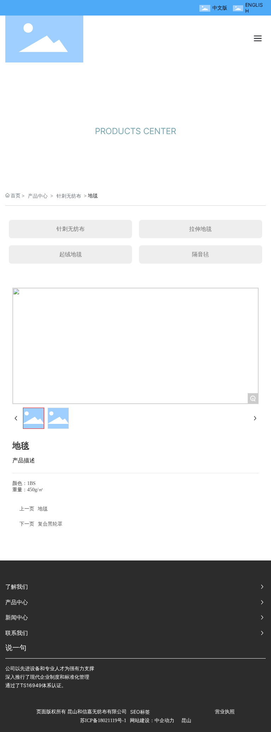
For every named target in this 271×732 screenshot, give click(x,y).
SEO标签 (140, 712)
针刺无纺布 (68, 196)
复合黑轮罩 (50, 524)
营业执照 (225, 711)
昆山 (186, 720)
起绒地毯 (70, 254)
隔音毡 (200, 254)
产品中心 (38, 196)
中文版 (219, 8)
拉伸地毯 (200, 228)
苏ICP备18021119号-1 (103, 720)
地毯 (43, 508)
